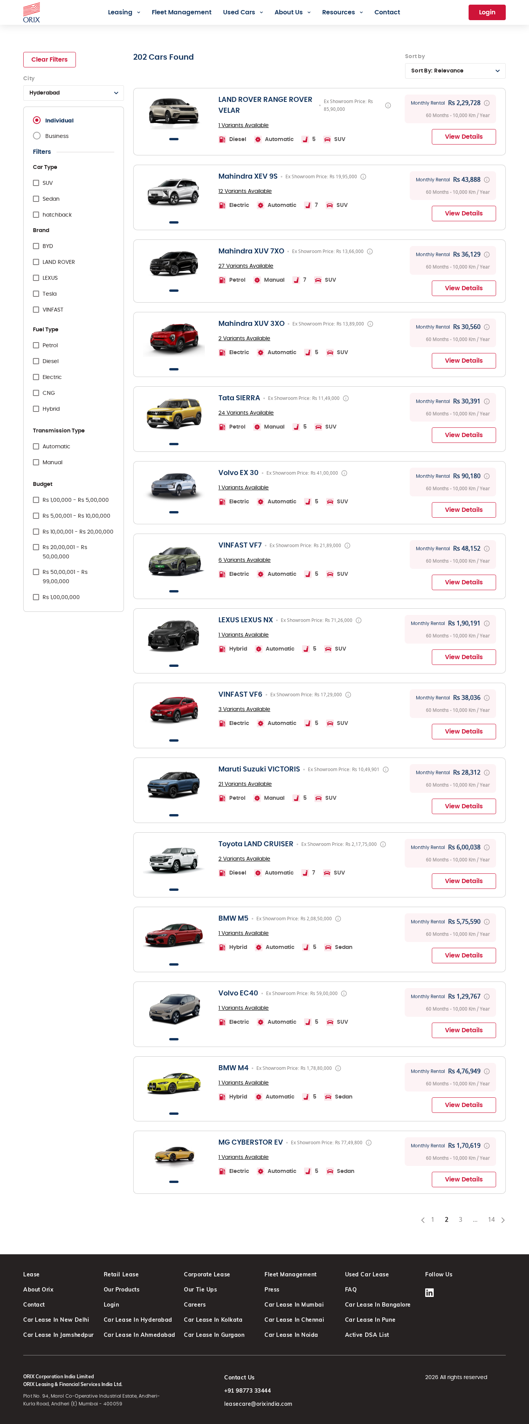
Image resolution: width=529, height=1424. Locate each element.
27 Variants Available (245, 266)
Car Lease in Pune (370, 1319)
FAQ (351, 1289)
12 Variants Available (245, 191)
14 (494, 1221)
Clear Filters (49, 60)
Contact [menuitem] (387, 12)
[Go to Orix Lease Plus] (31, 11)
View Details (464, 137)
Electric (52, 377)
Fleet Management (290, 1274)
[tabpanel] (174, 112)
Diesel (50, 361)
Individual (59, 121)
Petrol (50, 345)
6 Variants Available (244, 560)
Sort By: (437, 71)
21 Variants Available (245, 784)
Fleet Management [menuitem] (181, 12)
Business (57, 136)
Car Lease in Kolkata (213, 1319)
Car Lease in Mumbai (294, 1304)
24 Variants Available (246, 413)
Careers (195, 1304)
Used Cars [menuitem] (239, 12)
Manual (52, 462)
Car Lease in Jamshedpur (58, 1334)
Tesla (50, 294)
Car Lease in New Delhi (56, 1319)
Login (487, 12)
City (28, 78)
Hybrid (51, 409)
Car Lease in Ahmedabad (139, 1334)
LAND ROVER (59, 262)
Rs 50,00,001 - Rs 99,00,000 (65, 577)
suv (48, 183)
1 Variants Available (243, 125)
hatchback (57, 215)
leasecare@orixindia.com (258, 1403)
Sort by (415, 56)
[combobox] (73, 93)
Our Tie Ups (200, 1289)
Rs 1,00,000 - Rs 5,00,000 (76, 500)
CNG (49, 393)
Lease (31, 1274)
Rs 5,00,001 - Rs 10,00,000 (76, 516)
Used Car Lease (367, 1274)
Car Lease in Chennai (294, 1319)
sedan (51, 199)
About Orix (38, 1289)
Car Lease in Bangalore (378, 1304)
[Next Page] (503, 1219)
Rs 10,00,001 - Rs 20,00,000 (78, 532)
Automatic (56, 446)
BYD (48, 246)
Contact (34, 1304)
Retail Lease (121, 1274)
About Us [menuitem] (289, 12)
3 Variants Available (244, 709)
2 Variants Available (244, 338)
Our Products (122, 1289)
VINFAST (53, 310)
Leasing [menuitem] (120, 12)
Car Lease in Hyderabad (138, 1319)
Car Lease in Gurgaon (214, 1334)
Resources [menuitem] (338, 12)
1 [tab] (174, 139)
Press (272, 1289)
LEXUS (50, 278)
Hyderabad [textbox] (44, 93)
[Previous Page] (423, 1219)
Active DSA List (367, 1334)
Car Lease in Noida (291, 1334)
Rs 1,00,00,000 (61, 597)
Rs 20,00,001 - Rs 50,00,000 (65, 552)
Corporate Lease (207, 1274)
